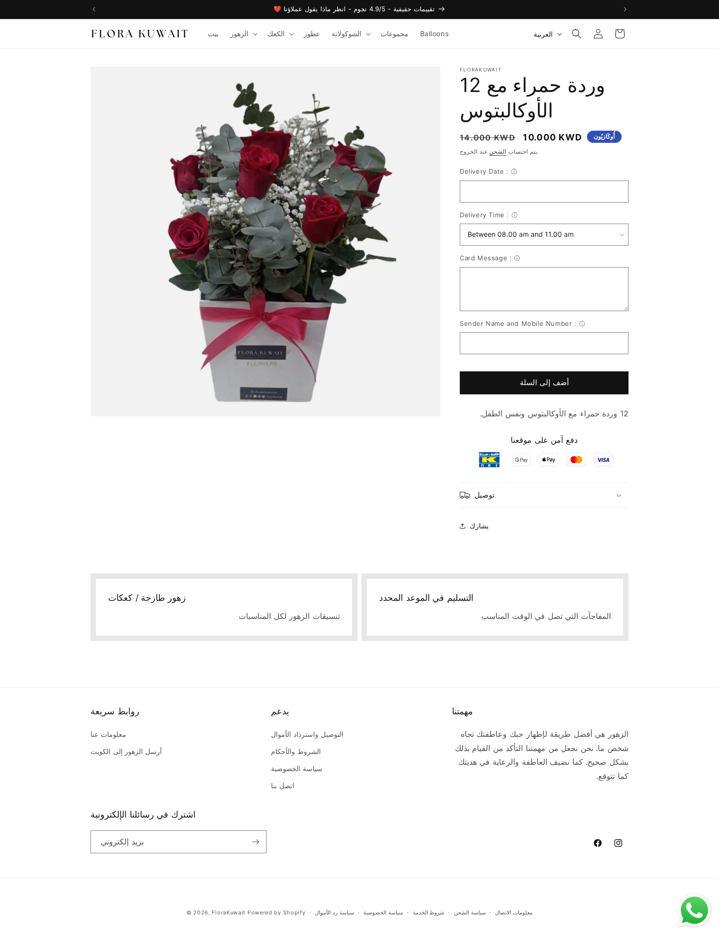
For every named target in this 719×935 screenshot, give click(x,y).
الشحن (497, 151)
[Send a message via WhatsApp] (694, 910)
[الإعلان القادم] (625, 9)
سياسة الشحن (470, 912)
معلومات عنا (108, 734)
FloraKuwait (229, 912)
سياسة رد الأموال (334, 912)
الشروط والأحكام (296, 751)
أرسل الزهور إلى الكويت (126, 751)
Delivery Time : (484, 215)
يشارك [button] (479, 526)
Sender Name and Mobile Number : (518, 323)
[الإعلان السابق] (94, 9)
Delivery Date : (484, 171)
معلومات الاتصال (514, 912)
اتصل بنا (282, 785)
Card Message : (486, 258)
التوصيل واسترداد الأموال (307, 734)
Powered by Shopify (276, 912)
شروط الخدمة (429, 912)
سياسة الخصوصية (296, 768)
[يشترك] (255, 841)
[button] (243, 33)
